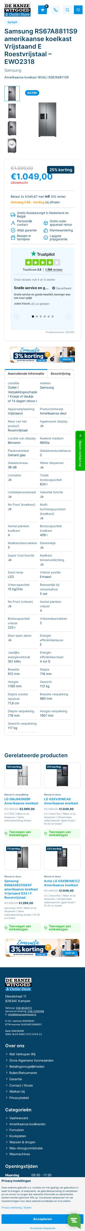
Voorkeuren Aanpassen (42, 1228)
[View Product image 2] (12, 111)
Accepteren (42, 1219)
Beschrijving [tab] (60, 374)
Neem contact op (80, 454)
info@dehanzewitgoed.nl (22, 1014)
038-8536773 (24, 1007)
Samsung (47, 387)
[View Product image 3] (12, 128)
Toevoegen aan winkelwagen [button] (20, 833)
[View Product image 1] (12, 93)
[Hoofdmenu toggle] (78, 9)
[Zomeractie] (42, 355)
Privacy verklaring (12, 1207)
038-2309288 (36, 1011)
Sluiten (27, 1207)
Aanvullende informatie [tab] (26, 374)
